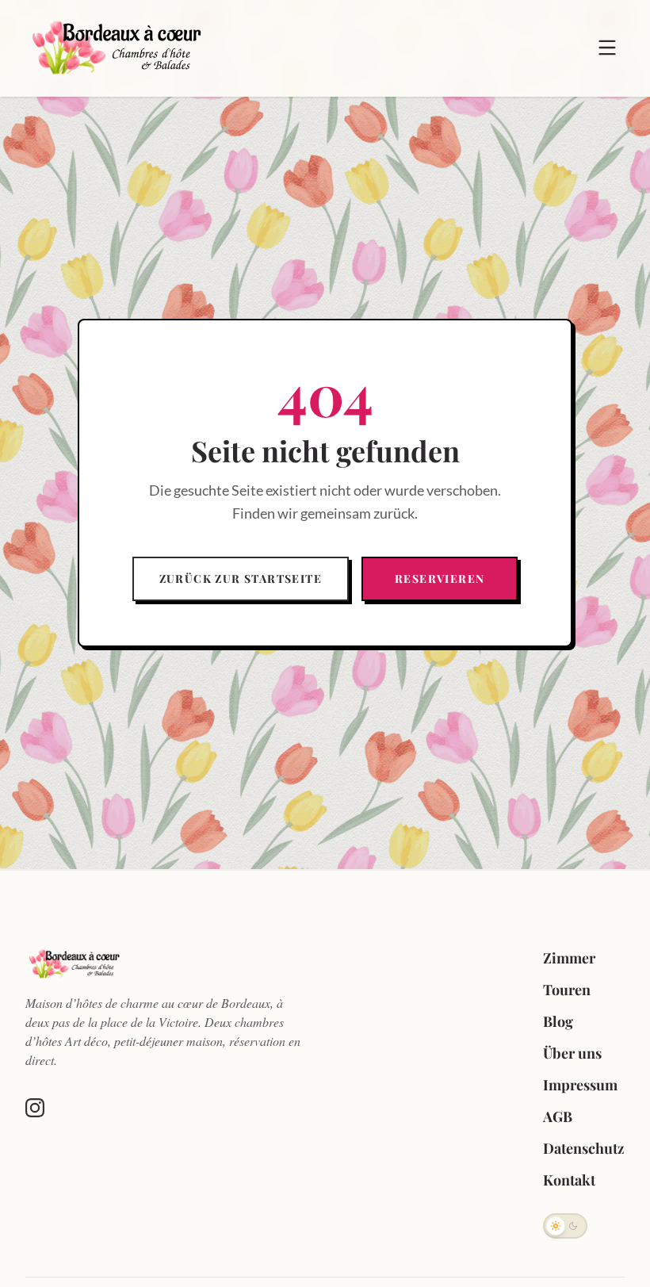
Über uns (572, 1053)
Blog (558, 1021)
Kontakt (569, 1179)
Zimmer (569, 957)
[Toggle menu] (607, 47)
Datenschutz (584, 1148)
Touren (567, 989)
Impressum (580, 1084)
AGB (557, 1116)
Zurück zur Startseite (240, 578)
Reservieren (439, 578)
